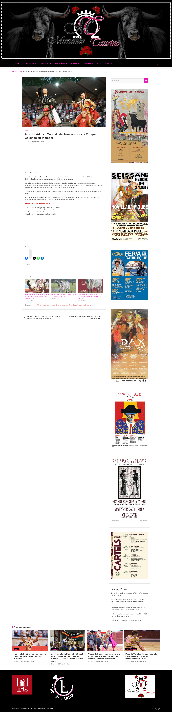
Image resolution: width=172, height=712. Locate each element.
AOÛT (90, 649)
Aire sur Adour (36, 305)
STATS (99, 64)
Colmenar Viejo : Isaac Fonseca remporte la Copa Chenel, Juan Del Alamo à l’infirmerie (43, 317)
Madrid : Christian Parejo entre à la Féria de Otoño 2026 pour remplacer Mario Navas (141, 656)
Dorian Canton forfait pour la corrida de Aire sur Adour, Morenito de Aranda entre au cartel (37, 296)
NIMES (16, 649)
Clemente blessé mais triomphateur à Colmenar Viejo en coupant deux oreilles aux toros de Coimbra (104, 656)
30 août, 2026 (55, 664)
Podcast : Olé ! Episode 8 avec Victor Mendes (126, 620)
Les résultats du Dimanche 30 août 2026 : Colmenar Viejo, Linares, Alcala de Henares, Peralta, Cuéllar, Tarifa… (127, 601)
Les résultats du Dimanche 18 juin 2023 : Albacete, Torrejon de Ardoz (84, 317)
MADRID (133, 649)
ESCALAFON (44, 64)
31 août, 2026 (18, 661)
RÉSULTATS (88, 64)
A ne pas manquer (22, 627)
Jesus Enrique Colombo (54, 305)
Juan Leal (65, 305)
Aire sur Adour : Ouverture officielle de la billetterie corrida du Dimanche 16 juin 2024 (90, 296)
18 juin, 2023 (29, 141)
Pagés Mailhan (87, 305)
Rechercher (146, 80)
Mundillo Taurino (39, 141)
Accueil (17, 64)
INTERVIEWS (75, 64)
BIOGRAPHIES (60, 64)
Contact (109, 64)
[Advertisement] (64, 158)
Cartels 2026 (30, 64)
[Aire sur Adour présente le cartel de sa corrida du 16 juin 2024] (63, 286)
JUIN (26, 130)
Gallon (44, 305)
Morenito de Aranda (75, 305)
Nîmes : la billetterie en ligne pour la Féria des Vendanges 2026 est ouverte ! (30, 656)
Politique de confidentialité (45, 708)
